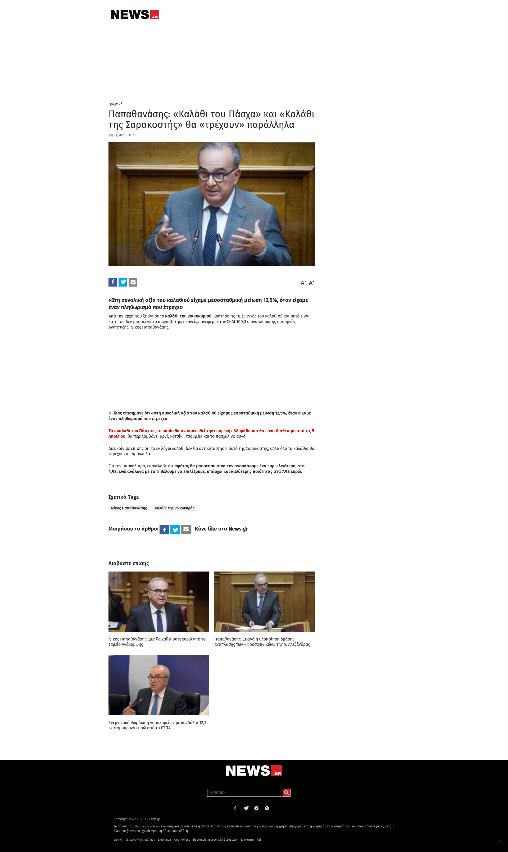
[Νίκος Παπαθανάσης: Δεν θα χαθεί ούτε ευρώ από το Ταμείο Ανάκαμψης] (158, 602)
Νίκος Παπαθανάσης (129, 508)
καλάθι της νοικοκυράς (174, 508)
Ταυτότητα (247, 839)
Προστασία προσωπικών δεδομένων (215, 839)
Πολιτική (115, 104)
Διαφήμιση (164, 839)
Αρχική (118, 839)
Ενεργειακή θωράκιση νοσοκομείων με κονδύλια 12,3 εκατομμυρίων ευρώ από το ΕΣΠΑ (157, 725)
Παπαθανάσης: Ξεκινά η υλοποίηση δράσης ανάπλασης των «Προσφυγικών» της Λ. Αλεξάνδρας (262, 642)
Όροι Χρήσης (182, 839)
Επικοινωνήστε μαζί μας (140, 839)
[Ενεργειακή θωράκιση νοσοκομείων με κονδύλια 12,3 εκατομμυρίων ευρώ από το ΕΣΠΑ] (158, 685)
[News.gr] (135, 14)
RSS (259, 839)
